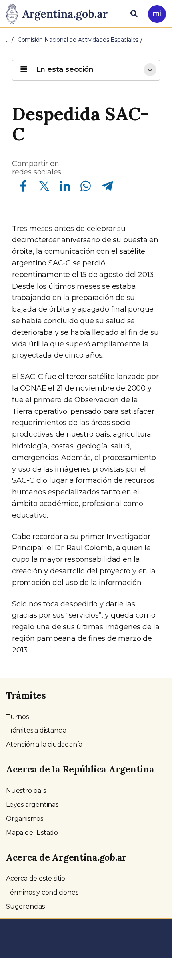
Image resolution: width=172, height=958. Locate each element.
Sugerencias (25, 906)
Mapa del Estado (32, 832)
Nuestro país (26, 790)
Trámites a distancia (36, 730)
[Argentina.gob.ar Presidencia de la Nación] (60, 13)
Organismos (24, 818)
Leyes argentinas (32, 804)
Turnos (17, 717)
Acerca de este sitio (35, 878)
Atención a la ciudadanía (44, 744)
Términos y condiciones (42, 892)
